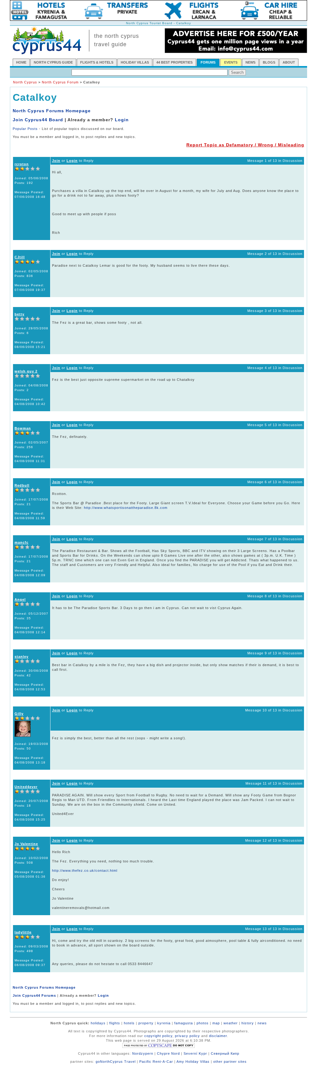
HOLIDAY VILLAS (135, 62)
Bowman (23, 428)
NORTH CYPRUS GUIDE (53, 62)
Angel (20, 599)
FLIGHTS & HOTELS (96, 62)
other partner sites (230, 1061)
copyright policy (158, 1036)
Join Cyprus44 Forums (34, 995)
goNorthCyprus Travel (116, 1061)
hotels (129, 1023)
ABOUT (289, 62)
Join (56, 161)
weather (231, 1023)
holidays (98, 1023)
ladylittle (23, 932)
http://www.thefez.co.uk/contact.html (84, 870)
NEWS (250, 62)
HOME (21, 62)
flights (114, 1023)
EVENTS (230, 62)
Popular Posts (25, 129)
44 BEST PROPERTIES (174, 62)
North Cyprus (25, 82)
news (262, 1023)
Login (122, 119)
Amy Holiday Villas (193, 1061)
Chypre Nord (168, 1053)
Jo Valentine (26, 844)
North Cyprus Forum (60, 82)
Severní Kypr (195, 1053)
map (216, 1023)
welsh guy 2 (26, 371)
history (247, 1023)
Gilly (19, 713)
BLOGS (269, 62)
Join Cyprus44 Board (38, 119)
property (146, 1023)
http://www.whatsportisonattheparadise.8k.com (125, 508)
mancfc (21, 542)
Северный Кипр (225, 1053)
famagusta (183, 1023)
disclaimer (218, 1036)
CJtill (20, 257)
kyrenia (164, 1023)
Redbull (22, 485)
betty (19, 314)
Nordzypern (142, 1053)
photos (203, 1023)
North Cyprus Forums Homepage (52, 110)
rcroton (22, 164)
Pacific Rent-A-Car (156, 1061)
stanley (21, 656)
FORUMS (208, 62)
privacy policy (187, 1036)
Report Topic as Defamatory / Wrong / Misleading (245, 144)
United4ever (26, 787)
